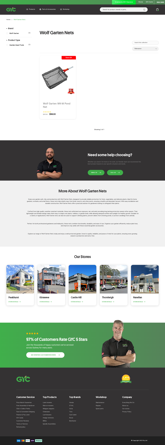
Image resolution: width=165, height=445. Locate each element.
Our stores (125, 409)
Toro (70, 412)
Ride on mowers (48, 406)
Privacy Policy (126, 412)
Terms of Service (22, 424)
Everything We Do (128, 403)
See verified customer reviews (43, 355)
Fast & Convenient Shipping (25, 412)
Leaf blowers (47, 415)
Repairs (98, 406)
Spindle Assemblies (49, 424)
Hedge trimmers (48, 418)
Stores (140, 2)
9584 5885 (160, 2)
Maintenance (100, 403)
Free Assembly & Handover (25, 406)
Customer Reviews (22, 421)
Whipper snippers (48, 409)
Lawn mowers (47, 403)
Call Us (113, 172)
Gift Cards (149, 2)
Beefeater (72, 421)
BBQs (45, 421)
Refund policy (20, 427)
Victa (71, 409)
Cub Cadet (72, 415)
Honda (71, 403)
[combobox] (124, 9)
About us (125, 406)
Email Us (94, 172)
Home (8, 20)
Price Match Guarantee (24, 403)
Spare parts (100, 409)
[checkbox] (19, 33)
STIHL (71, 406)
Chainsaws (46, 412)
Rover (71, 418)
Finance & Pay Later (23, 415)
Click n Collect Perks (23, 409)
